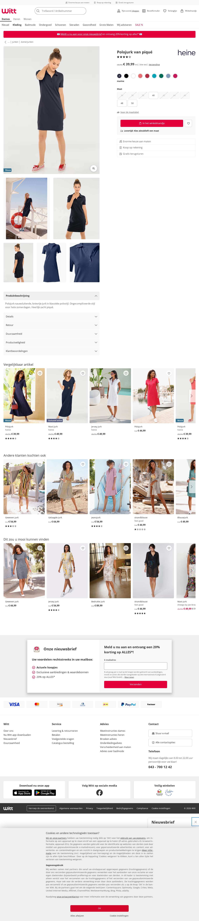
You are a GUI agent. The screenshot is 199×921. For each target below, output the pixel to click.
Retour (9, 325)
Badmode (30, 24)
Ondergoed (45, 24)
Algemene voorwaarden (71, 808)
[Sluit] (195, 821)
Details (9, 316)
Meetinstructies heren (112, 734)
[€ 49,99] (110, 395)
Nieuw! (5, 24)
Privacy (89, 808)
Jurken (15, 42)
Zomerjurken (27, 42)
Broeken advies (108, 739)
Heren (16, 19)
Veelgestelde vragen (63, 739)
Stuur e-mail (162, 734)
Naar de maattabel (129, 112)
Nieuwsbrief (10, 739)
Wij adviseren (124, 24)
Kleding (17, 24)
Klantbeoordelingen (17, 351)
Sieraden (74, 24)
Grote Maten (106, 24)
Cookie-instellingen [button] (161, 808)
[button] (4, 42)
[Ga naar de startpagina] (9, 11)
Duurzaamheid (14, 333)
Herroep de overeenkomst (41, 808)
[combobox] (67, 10)
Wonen (27, 19)
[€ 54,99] (24, 486)
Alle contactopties (165, 742)
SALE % (139, 24)
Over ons (8, 730)
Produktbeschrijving (17, 295)
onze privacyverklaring (68, 896)
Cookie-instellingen (119, 915)
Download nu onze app (34, 785)
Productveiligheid (15, 342)
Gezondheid (89, 24)
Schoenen (60, 24)
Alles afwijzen (77, 915)
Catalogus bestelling (63, 743)
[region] (99, 874)
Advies (104, 724)
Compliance (142, 808)
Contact (153, 724)
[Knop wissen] (83, 11)
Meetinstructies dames (112, 730)
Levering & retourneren (65, 730)
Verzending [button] (154, 64)
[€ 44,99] (153, 395)
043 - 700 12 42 (160, 767)
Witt (6, 724)
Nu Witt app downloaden (17, 734)
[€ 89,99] (110, 570)
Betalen (56, 734)
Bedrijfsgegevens (124, 808)
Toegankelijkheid (104, 808)
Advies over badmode (112, 751)
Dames (6, 19)
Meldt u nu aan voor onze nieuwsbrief (81, 34)
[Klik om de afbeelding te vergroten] (93, 168)
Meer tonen (129, 677)
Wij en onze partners (56, 838)
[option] (119, 76)
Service (56, 724)
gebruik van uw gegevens (133, 838)
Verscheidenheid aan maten (115, 747)
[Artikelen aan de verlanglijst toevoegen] (188, 123)
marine (120, 81)
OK (99, 908)
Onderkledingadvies (111, 743)
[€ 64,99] (67, 486)
